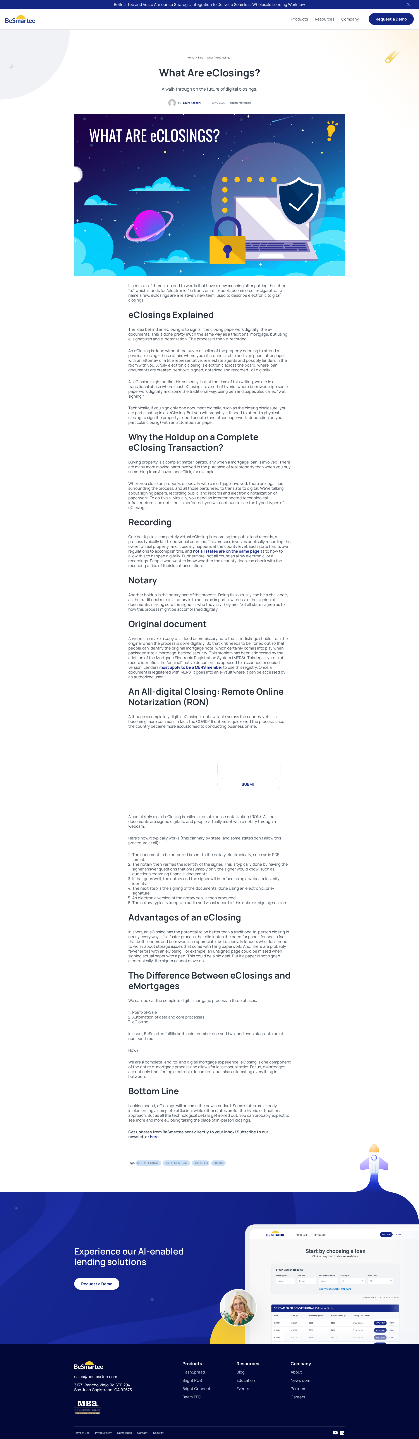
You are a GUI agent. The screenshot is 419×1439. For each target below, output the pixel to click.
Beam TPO (191, 1396)
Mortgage (245, 103)
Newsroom (300, 1380)
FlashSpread (193, 1372)
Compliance (124, 1433)
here (154, 1136)
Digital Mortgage (176, 1163)
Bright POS (192, 1380)
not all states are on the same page (226, 551)
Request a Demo (391, 19)
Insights (218, 1163)
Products (299, 19)
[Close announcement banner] (408, 4)
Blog (200, 57)
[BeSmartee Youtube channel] (335, 1433)
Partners (298, 1388)
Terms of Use (81, 1433)
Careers (298, 1396)
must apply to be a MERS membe (190, 667)
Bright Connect (196, 1388)
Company (350, 19)
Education (246, 1380)
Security (158, 1433)
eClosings (201, 1163)
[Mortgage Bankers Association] (128, 1407)
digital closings (148, 1163)
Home (190, 57)
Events (243, 1388)
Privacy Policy (103, 1433)
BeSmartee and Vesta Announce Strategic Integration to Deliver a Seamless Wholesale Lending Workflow (209, 4)
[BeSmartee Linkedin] (342, 1433)
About (296, 1372)
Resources (324, 19)
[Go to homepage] (20, 19)
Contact (142, 1433)
